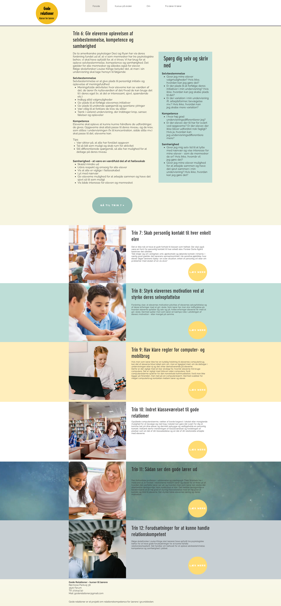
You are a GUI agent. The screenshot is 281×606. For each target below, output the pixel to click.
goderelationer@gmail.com (88, 593)
